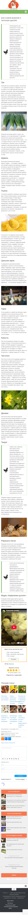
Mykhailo (11, 664)
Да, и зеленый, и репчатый (15, 654)
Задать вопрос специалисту (8, 742)
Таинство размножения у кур (14, 822)
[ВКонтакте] (6, 738)
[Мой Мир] (9, 738)
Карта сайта (10, 900)
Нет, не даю (10, 656)
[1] (1, 734)
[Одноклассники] (2, 738)
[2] (3, 734)
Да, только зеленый (13, 652)
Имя (2, 764)
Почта (3, 769)
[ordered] (12, 759)
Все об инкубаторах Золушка (14, 849)
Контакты (10, 903)
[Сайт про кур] (14, 5)
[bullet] (14, 759)
